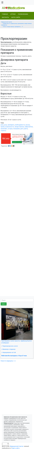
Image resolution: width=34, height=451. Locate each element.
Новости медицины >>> (8, 361)
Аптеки (12, 14)
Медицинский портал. (17, 446)
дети (21, 128)
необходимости (20, 125)
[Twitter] (10, 145)
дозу (5, 125)
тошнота (3, 130)
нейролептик (29, 126)
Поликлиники (23, 14)
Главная (5, 14)
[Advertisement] (17, 32)
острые (10, 128)
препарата (11, 125)
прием (3, 126)
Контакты (5, 17)
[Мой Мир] (14, 145)
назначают (4, 128)
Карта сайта (15, 17)
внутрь (28, 125)
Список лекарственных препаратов (11, 26)
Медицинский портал (6, 22)
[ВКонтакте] (9, 145)
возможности (9, 126)
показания (16, 128)
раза (2, 125)
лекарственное (19, 126)
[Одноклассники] (12, 145)
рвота (26, 128)
